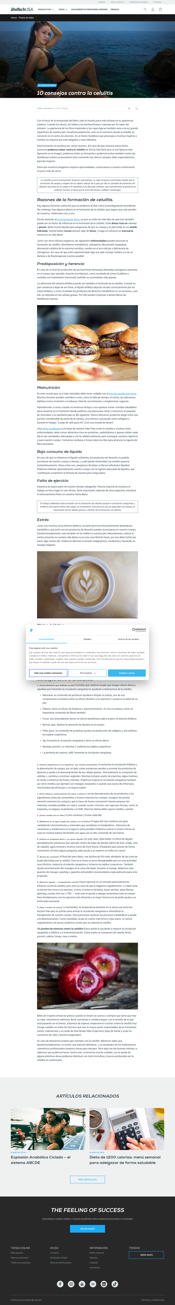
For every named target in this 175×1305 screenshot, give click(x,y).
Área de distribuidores (60, 1262)
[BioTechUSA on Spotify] (93, 1284)
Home (14, 17)
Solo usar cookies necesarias (48, 673)
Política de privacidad (21, 1300)
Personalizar (86, 673)
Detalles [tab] (87, 639)
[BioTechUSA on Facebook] (60, 1284)
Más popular (17, 1253)
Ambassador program (138, 2)
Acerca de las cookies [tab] (128, 639)
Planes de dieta (26, 17)
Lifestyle (93, 1262)
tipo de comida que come (122, 393)
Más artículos (87, 1180)
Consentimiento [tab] (46, 639)
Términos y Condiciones (152, 1300)
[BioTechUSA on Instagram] (71, 1284)
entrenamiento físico (68, 219)
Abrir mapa (146, 1255)
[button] (46, 9)
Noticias (101, 2)
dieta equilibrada (52, 428)
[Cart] (160, 9)
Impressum (95, 1267)
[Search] (145, 9)
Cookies (37, 1300)
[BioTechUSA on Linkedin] (104, 1284)
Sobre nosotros (117, 2)
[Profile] (152, 9)
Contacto (157, 2)
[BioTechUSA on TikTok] (115, 1284)
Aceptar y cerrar (127, 673)
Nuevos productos (19, 1257)
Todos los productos (20, 1262)
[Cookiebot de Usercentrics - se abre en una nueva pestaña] (134, 630)
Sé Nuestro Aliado (58, 1257)
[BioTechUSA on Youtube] (82, 1284)
